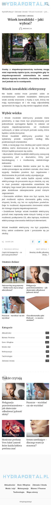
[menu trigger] (5, 4)
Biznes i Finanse (8, 337)
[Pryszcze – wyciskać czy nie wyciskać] (13, 304)
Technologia (7, 356)
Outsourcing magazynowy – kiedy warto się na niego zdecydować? (12, 288)
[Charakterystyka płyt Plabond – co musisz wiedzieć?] (37, 304)
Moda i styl (6, 347)
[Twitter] (39, 241)
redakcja (27, 28)
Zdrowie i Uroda (25, 16)
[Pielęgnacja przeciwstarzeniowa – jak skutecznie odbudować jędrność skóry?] (37, 274)
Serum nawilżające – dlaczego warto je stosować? (36, 442)
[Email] (45, 241)
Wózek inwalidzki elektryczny (19, 118)
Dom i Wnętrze (7, 342)
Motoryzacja (7, 352)
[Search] (46, 4)
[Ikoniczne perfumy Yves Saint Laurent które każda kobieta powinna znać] (13, 428)
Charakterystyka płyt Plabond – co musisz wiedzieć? (35, 318)
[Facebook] (32, 241)
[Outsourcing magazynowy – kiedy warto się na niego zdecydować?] (13, 274)
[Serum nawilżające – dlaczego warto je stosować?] (37, 428)
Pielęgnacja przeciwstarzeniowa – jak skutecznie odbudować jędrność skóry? (13, 408)
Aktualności (6, 333)
